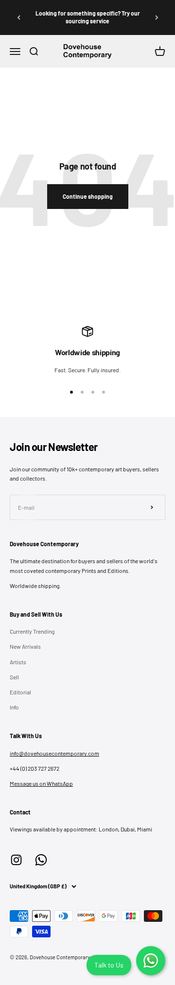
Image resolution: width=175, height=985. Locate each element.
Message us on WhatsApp (41, 783)
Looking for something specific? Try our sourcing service (87, 17)
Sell (14, 677)
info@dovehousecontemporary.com (54, 753)
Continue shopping (88, 196)
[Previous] (18, 17)
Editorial (20, 692)
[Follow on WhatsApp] (41, 859)
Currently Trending (32, 631)
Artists (18, 661)
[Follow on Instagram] (16, 859)
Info (14, 707)
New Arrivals (25, 646)
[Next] (156, 17)
